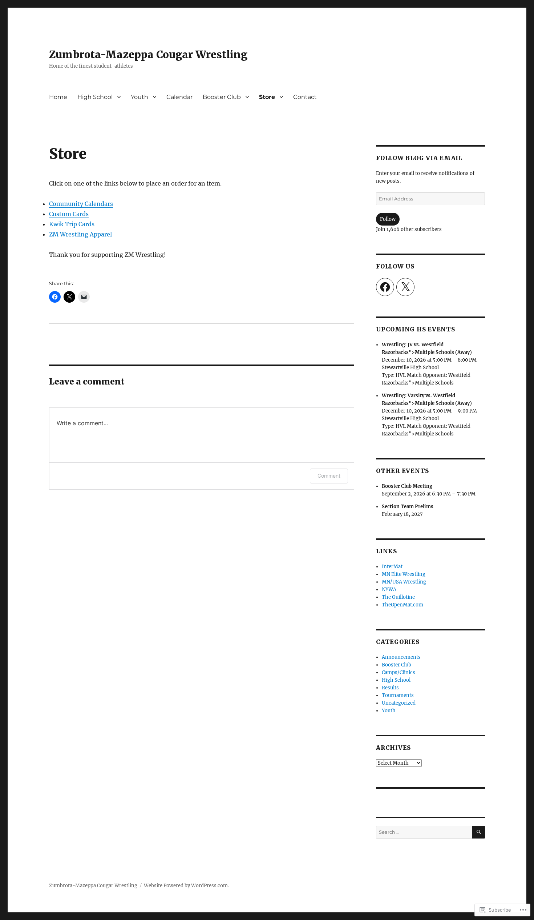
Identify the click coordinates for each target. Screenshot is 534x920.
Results (390, 688)
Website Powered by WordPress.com (186, 886)
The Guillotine (398, 597)
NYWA (389, 589)
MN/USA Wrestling (404, 582)
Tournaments (398, 695)
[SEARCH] (478, 832)
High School (95, 96)
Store (267, 96)
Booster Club (222, 96)
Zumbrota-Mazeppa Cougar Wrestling (148, 54)
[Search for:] (424, 832)
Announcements (401, 657)
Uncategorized (399, 703)
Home (58, 96)
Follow (388, 219)
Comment (328, 476)
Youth (139, 96)
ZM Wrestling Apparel (80, 234)
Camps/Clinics (398, 672)
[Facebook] (385, 287)
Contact (305, 96)
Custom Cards (69, 214)
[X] (405, 287)
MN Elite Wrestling (403, 574)
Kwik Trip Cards (71, 224)
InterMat (392, 566)
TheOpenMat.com (402, 605)
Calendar (179, 96)
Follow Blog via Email (419, 158)
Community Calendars (81, 203)
